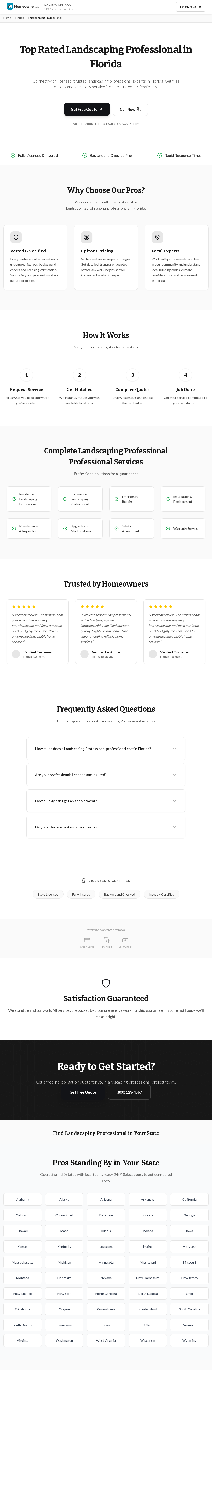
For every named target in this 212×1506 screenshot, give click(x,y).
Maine (147, 1246)
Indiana (147, 1231)
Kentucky (64, 1246)
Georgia (189, 1215)
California (189, 1199)
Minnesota (106, 1262)
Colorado (22, 1215)
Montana (22, 1278)
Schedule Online (191, 6)
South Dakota (22, 1325)
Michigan (64, 1262)
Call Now (127, 109)
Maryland (189, 1246)
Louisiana (106, 1246)
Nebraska (64, 1278)
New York (64, 1293)
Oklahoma (22, 1309)
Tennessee (64, 1325)
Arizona (106, 1199)
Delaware (106, 1215)
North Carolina (106, 1293)
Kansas (22, 1246)
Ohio (189, 1293)
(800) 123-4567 (129, 1092)
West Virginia (106, 1340)
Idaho (64, 1231)
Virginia (22, 1340)
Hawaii (22, 1231)
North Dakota (148, 1293)
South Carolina (189, 1309)
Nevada (106, 1278)
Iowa (189, 1231)
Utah (147, 1325)
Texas (106, 1325)
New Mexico (22, 1293)
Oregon (64, 1309)
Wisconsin (147, 1340)
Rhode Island (148, 1309)
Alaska (64, 1199)
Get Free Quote (84, 109)
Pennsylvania (106, 1309)
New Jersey (189, 1278)
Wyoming (189, 1340)
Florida (19, 17)
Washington (64, 1340)
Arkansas (147, 1199)
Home (7, 17)
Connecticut (64, 1215)
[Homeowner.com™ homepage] (23, 6)
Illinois (106, 1231)
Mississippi (148, 1262)
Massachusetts (22, 1262)
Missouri (189, 1262)
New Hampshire (147, 1278)
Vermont (189, 1325)
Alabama (22, 1199)
